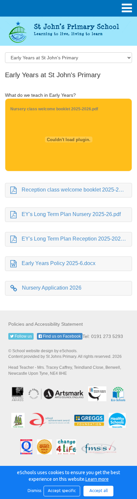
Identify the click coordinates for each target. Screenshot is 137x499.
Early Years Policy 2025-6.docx (58, 263)
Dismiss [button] (34, 490)
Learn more (97, 479)
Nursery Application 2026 (51, 288)
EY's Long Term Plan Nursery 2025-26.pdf (71, 214)
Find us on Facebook (61, 336)
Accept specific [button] (62, 490)
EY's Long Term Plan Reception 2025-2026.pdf (77, 239)
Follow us (23, 336)
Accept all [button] (98, 490)
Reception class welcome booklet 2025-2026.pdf (77, 190)
